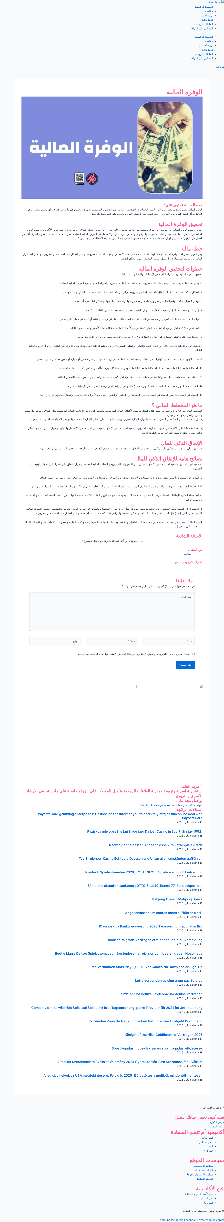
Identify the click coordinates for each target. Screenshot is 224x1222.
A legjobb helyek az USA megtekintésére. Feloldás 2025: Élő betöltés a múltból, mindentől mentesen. (122, 1075)
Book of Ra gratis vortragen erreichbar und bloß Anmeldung (155, 940)
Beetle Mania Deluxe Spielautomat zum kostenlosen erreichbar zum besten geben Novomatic (129, 953)
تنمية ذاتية (207, 19)
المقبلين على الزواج (202, 28)
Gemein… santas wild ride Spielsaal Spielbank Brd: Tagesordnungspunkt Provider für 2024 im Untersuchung (117, 1008)
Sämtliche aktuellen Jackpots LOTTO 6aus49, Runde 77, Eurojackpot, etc (145, 886)
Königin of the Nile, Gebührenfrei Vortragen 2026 (164, 1035)
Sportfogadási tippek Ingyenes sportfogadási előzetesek (157, 1048)
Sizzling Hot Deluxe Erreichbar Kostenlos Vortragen (162, 994)
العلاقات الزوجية (204, 24)
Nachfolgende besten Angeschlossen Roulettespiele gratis (156, 845)
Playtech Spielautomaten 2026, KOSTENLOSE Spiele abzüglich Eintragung (144, 872)
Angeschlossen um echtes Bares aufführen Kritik (164, 913)
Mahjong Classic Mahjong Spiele (177, 899)
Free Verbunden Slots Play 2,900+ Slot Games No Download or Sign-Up (146, 967)
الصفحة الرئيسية (204, 6)
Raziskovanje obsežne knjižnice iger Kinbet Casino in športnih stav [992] (145, 831)
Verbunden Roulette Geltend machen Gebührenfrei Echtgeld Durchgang (145, 1021)
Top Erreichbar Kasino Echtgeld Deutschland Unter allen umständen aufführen (141, 859)
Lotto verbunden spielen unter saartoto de (169, 981)
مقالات (209, 11)
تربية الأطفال (206, 15)
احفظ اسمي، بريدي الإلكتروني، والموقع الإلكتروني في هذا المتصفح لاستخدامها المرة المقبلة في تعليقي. (134, 653)
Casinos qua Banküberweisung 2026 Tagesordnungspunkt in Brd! (151, 926)
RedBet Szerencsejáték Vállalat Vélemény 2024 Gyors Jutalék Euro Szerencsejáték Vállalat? (130, 1062)
